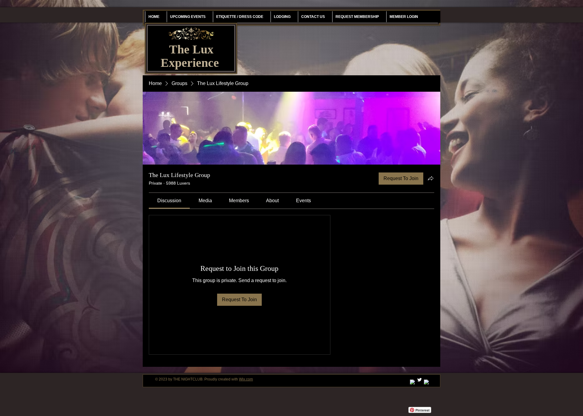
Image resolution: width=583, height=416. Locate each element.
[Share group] (430, 178)
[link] (169, 200)
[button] (357, 16)
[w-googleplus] (412, 382)
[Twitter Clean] (419, 379)
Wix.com (246, 379)
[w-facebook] (426, 382)
